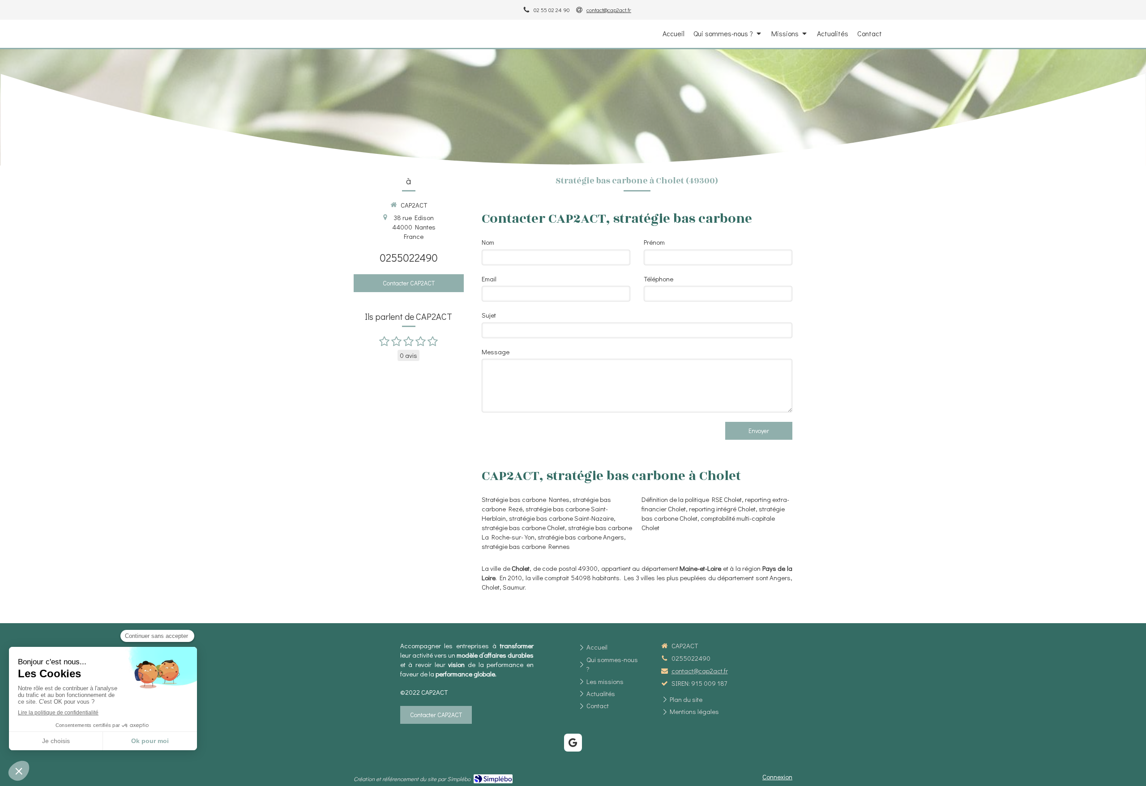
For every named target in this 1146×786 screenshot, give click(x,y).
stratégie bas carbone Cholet (523, 527)
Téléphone (658, 278)
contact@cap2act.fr (699, 670)
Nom (488, 242)
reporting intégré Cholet (722, 508)
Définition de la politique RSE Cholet (691, 499)
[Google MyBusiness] (573, 743)
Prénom (654, 242)
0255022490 (409, 257)
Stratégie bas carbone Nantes (525, 499)
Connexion (777, 776)
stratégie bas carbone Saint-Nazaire (561, 518)
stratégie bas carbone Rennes (526, 546)
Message (495, 351)
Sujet (489, 314)
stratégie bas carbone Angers (581, 536)
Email (489, 278)
